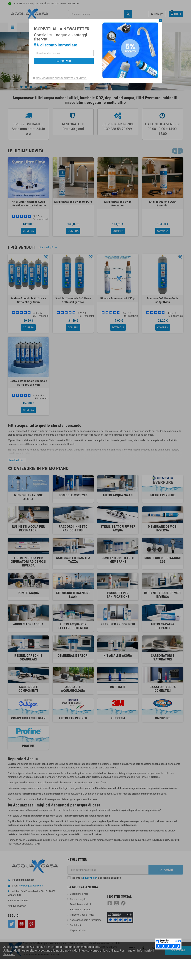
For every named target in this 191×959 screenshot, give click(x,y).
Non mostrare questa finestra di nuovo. (61, 78)
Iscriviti (65, 61)
